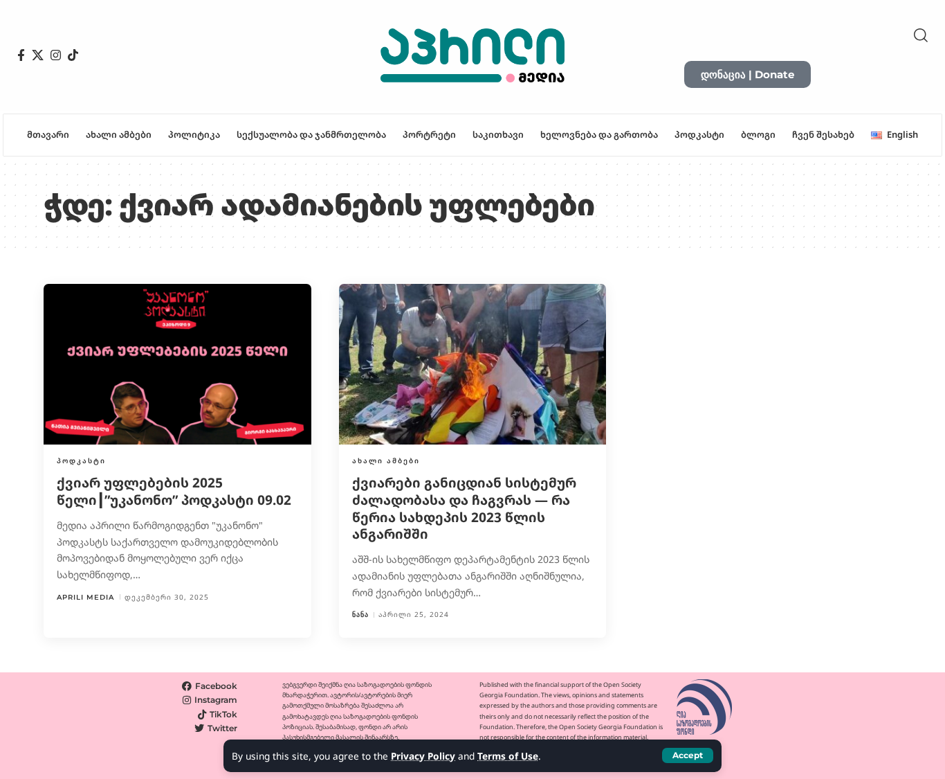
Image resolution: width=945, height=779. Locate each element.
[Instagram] (55, 55)
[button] (687, 755)
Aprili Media (85, 597)
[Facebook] (21, 55)
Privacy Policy (423, 755)
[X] (37, 55)
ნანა (360, 614)
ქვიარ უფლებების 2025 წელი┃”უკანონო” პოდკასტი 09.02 (174, 491)
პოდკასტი (81, 460)
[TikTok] (73, 55)
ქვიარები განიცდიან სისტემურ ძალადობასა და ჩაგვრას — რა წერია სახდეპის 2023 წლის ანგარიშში (464, 508)
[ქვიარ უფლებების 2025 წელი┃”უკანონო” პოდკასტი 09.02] (177, 364)
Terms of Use (507, 755)
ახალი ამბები (386, 460)
